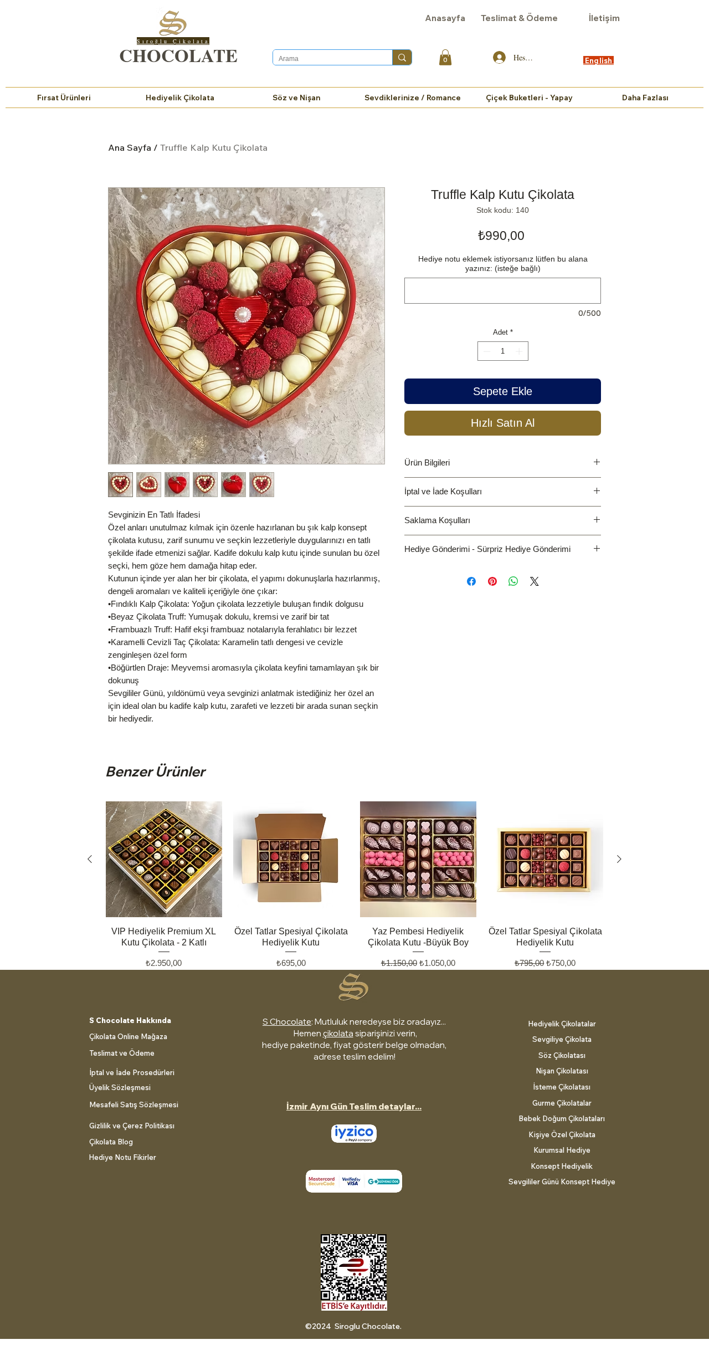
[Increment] (520, 351)
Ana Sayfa (129, 147)
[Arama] (402, 57)
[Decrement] (485, 351)
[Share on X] (534, 581)
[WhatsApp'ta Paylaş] (513, 581)
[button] (445, 57)
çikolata (338, 1033)
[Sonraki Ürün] (619, 859)
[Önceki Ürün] (89, 859)
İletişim (604, 18)
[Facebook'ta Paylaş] (471, 581)
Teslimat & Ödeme (519, 18)
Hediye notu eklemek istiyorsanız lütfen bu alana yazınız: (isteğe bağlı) (503, 263)
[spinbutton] (502, 351)
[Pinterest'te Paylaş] (492, 581)
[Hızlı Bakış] (164, 859)
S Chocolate (287, 1021)
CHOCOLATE (178, 55)
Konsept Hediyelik (562, 1166)
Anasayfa (445, 18)
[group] (354, 891)
